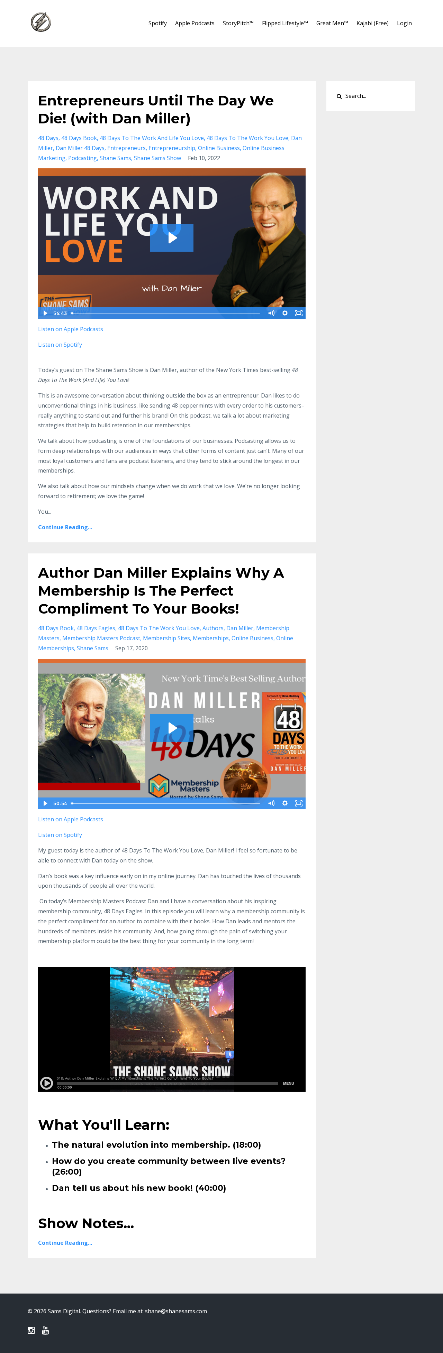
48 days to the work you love (247, 138)
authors (213, 628)
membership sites (166, 638)
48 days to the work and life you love (152, 138)
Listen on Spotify (60, 835)
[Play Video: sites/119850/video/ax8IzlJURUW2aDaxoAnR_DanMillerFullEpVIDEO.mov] (171, 728)
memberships (211, 638)
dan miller (239, 628)
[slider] (166, 313)
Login (404, 23)
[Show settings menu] (285, 313)
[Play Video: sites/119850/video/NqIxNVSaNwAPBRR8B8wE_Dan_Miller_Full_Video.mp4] (171, 238)
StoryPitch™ (238, 23)
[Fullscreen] (299, 313)
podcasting (82, 158)
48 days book (79, 138)
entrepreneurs (126, 148)
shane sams (115, 158)
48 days (48, 138)
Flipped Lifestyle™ (285, 23)
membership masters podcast (101, 638)
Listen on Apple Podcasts (70, 819)
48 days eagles (95, 628)
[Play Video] (45, 313)
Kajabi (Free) (372, 23)
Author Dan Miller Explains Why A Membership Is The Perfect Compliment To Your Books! (161, 590)
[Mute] (271, 313)
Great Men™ (332, 23)
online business (219, 148)
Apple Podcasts (195, 23)
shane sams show (157, 158)
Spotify (157, 23)
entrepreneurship (171, 148)
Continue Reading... (65, 527)
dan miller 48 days (80, 148)
